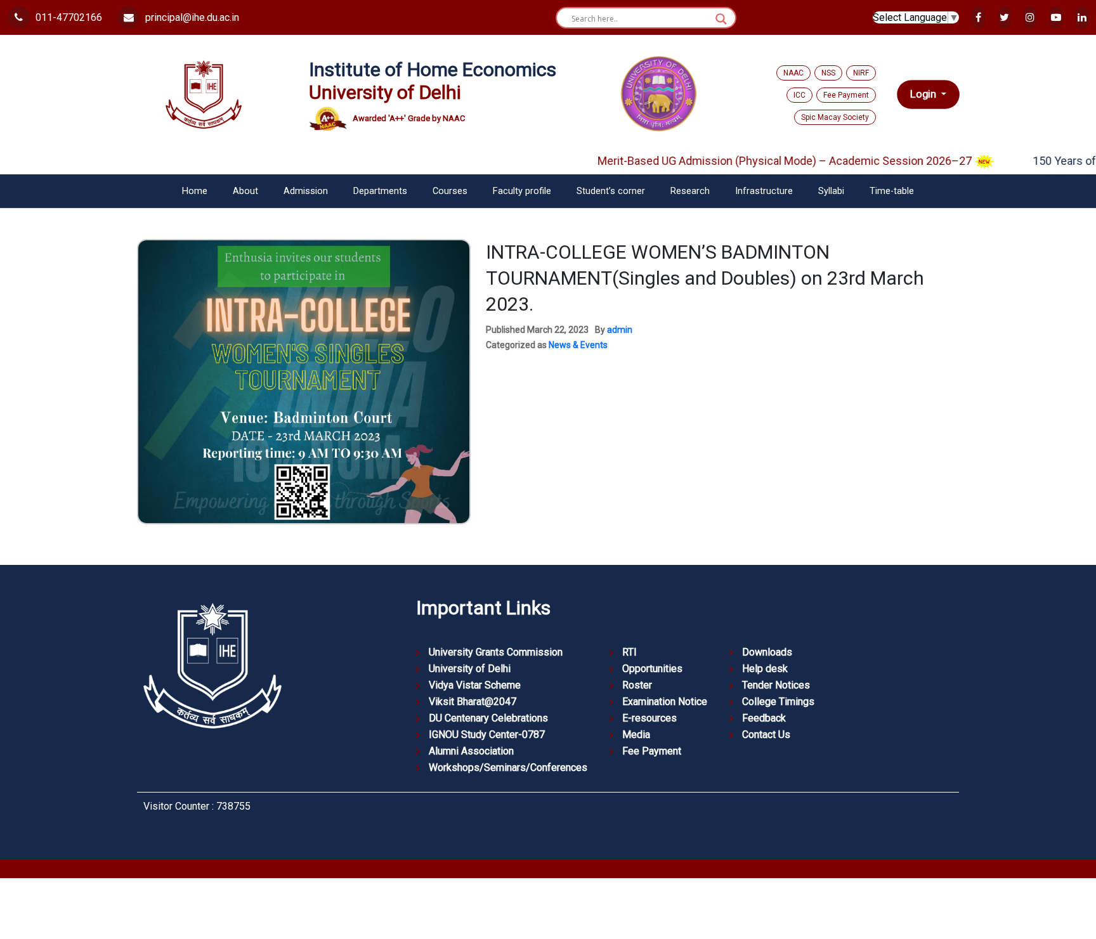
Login (924, 94)
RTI (629, 652)
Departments (380, 191)
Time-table (892, 191)
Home (194, 191)
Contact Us (766, 735)
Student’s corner (611, 191)
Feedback (764, 718)
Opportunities (652, 669)
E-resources (649, 718)
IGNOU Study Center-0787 (487, 735)
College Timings (778, 702)
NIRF (861, 72)
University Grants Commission (496, 652)
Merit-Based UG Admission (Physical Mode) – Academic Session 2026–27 (761, 160)
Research (690, 191)
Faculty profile (522, 191)
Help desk (765, 669)
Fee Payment (846, 95)
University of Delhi (470, 669)
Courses (450, 191)
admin (619, 330)
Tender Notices (776, 685)
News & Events (578, 345)
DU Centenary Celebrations (488, 718)
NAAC (793, 72)
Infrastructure (764, 191)
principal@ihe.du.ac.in (191, 17)
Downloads (767, 652)
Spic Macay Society (835, 117)
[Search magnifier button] (721, 19)
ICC (799, 95)
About (245, 191)
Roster (637, 685)
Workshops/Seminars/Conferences (508, 767)
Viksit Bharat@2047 (472, 702)
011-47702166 (67, 17)
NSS (828, 72)
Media (636, 735)
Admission (306, 191)
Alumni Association (471, 751)
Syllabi (831, 191)
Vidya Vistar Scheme (475, 685)
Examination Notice (664, 702)
